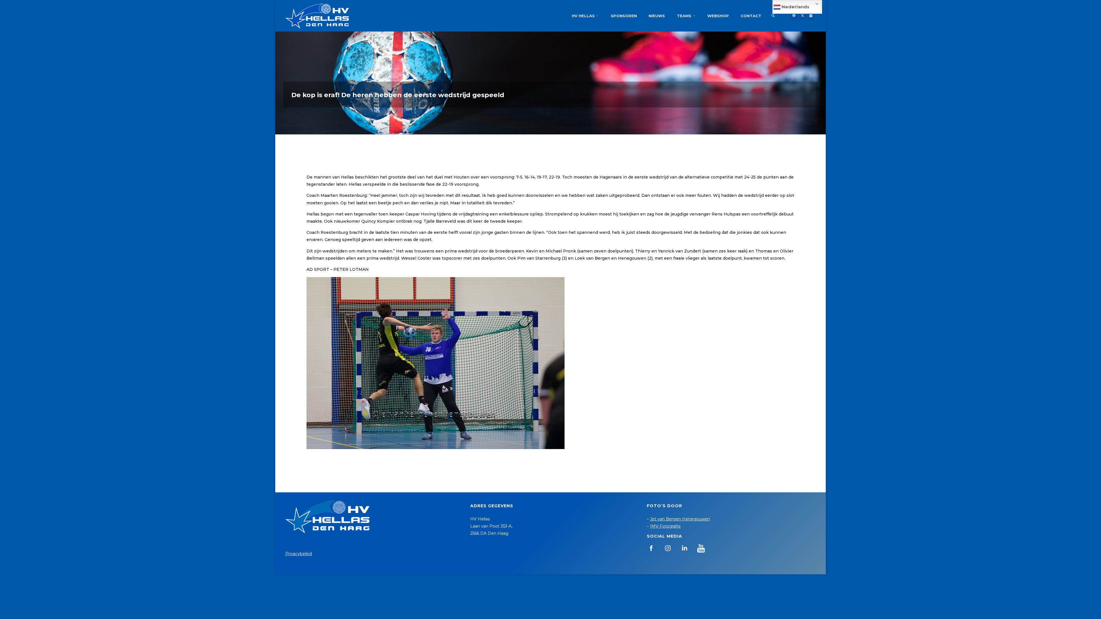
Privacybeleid (298, 553)
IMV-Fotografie (665, 526)
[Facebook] (793, 15)
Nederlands (794, 6)
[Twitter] (802, 15)
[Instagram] (810, 15)
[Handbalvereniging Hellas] (317, 15)
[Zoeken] (773, 16)
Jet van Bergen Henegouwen (680, 519)
